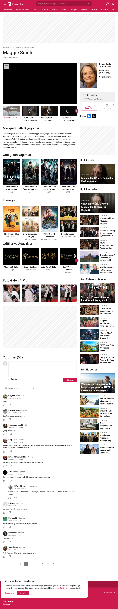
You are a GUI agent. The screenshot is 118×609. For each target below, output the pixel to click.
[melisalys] (5, 533)
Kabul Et (22, 593)
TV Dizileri (104, 10)
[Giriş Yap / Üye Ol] (107, 3)
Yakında (35, 10)
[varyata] (5, 396)
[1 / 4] (11, 293)
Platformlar (8, 10)
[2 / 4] (30, 293)
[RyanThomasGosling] (5, 458)
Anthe (11, 471)
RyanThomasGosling (17, 457)
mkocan (11, 503)
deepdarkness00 (15, 425)
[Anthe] (5, 472)
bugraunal (12, 440)
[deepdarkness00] (5, 426)
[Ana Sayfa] (15, 3)
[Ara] (89, 3)
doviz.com (6, 604)
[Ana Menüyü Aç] (5, 3)
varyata (11, 396)
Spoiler (14, 379)
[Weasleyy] (5, 548)
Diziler (63, 10)
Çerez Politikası (61, 588)
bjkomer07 (13, 410)
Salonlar (45, 10)
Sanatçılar (73, 10)
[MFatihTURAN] (10, 487)
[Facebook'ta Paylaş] (89, 116)
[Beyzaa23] (5, 519)
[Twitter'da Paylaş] (94, 116)
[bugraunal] (5, 440)
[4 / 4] (68, 293)
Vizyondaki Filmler (22, 10)
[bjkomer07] (5, 411)
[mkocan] (5, 504)
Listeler (94, 10)
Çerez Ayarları (10, 593)
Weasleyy (12, 547)
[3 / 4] (49, 293)
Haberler (84, 10)
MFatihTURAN (20, 486)
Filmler (54, 10)
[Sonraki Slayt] (76, 111)
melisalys (12, 533)
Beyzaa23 (12, 518)
